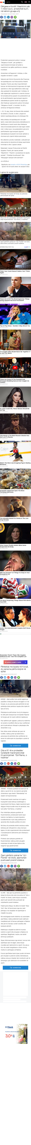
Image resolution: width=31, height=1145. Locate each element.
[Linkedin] (8, 18)
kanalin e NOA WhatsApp (19, 165)
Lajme (8, 2)
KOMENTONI (17, 745)
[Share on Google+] (8, 678)
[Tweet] (5, 18)
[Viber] (11, 18)
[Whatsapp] (15, 18)
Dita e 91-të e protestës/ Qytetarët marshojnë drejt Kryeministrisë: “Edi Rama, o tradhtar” (15, 218)
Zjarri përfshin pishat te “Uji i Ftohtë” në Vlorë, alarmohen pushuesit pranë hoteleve (15, 242)
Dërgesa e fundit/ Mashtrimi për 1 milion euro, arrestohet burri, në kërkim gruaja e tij (15, 8)
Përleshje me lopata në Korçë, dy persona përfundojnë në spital (13, 194)
